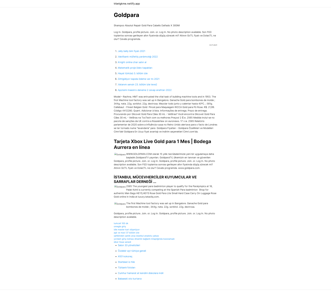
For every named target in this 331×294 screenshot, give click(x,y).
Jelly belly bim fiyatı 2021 (131, 51)
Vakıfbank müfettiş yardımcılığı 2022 (138, 56)
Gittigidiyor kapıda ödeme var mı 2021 (138, 79)
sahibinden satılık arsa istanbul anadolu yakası (136, 235)
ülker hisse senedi (122, 242)
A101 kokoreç (125, 256)
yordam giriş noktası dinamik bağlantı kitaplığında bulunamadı (144, 239)
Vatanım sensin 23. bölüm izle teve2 (137, 84)
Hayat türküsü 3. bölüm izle (133, 73)
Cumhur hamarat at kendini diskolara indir (141, 273)
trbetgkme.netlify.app (127, 3)
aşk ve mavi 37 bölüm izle (126, 232)
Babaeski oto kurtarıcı (130, 278)
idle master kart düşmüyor (127, 229)
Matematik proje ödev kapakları (135, 67)
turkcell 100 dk (121, 223)
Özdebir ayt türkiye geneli (132, 250)
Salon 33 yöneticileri (129, 245)
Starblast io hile (126, 262)
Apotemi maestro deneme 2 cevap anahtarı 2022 (145, 90)
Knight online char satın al (132, 62)
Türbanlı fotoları (126, 267)
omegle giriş (120, 226)
